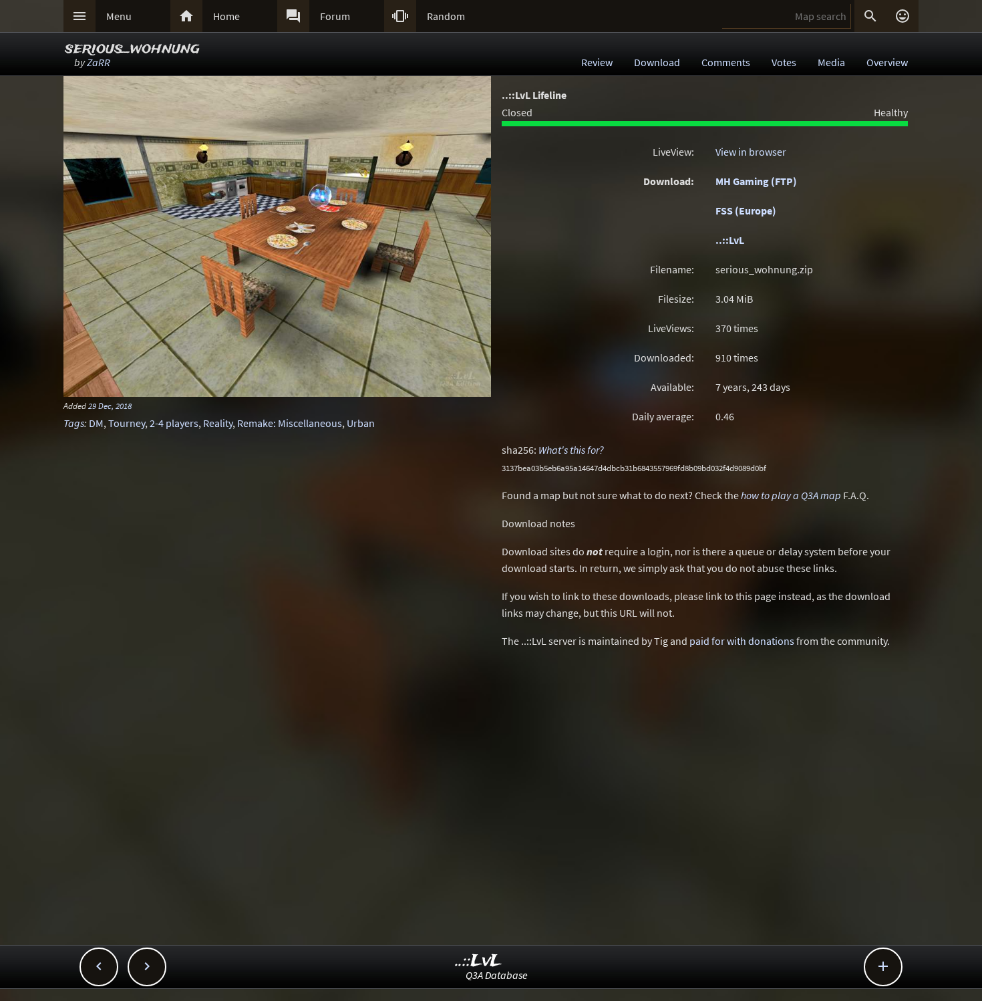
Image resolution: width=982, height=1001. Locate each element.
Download (657, 62)
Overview (887, 62)
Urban (361, 423)
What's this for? (571, 449)
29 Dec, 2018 (110, 405)
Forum (335, 16)
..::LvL (729, 240)
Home (226, 16)
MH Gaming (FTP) (756, 181)
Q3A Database (497, 975)
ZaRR (98, 62)
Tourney (126, 423)
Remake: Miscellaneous (289, 423)
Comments (725, 62)
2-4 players (174, 423)
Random (446, 16)
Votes (784, 62)
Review (597, 62)
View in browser (750, 151)
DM (96, 423)
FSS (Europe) (745, 210)
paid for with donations (741, 641)
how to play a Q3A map (791, 495)
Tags (73, 423)
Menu (119, 16)
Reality (217, 423)
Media (831, 62)
